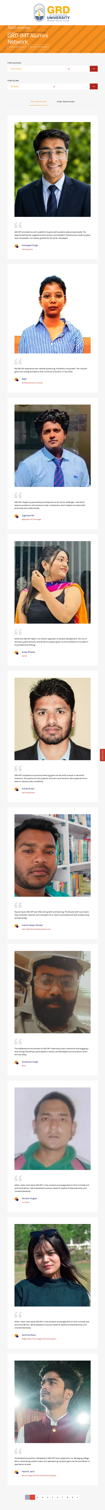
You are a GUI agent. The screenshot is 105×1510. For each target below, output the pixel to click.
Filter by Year (13, 80)
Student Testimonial (17, 47)
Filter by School (14, 63)
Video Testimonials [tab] (66, 101)
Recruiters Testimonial (38, 47)
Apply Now (102, 755)
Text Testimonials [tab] (38, 101)
